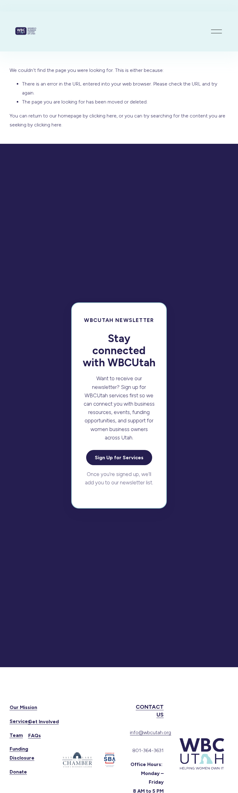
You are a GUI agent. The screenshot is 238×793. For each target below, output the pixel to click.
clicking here (103, 116)
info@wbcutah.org (150, 732)
